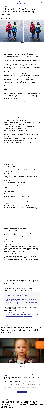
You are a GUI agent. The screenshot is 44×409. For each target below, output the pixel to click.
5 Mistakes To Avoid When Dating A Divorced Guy (19, 316)
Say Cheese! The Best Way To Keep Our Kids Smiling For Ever (22, 314)
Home (2, 6)
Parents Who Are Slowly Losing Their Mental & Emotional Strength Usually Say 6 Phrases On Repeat (22, 303)
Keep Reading (22, 392)
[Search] (38, 2)
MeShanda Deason (5, 335)
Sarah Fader (3, 17)
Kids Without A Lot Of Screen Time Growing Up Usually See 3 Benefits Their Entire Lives (21, 300)
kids (11, 126)
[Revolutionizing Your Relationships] (22, 2)
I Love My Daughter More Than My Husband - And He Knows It (22, 313)
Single (28, 290)
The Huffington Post (25, 307)
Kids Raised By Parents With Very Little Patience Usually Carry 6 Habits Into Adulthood (21, 296)
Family (6, 6)
